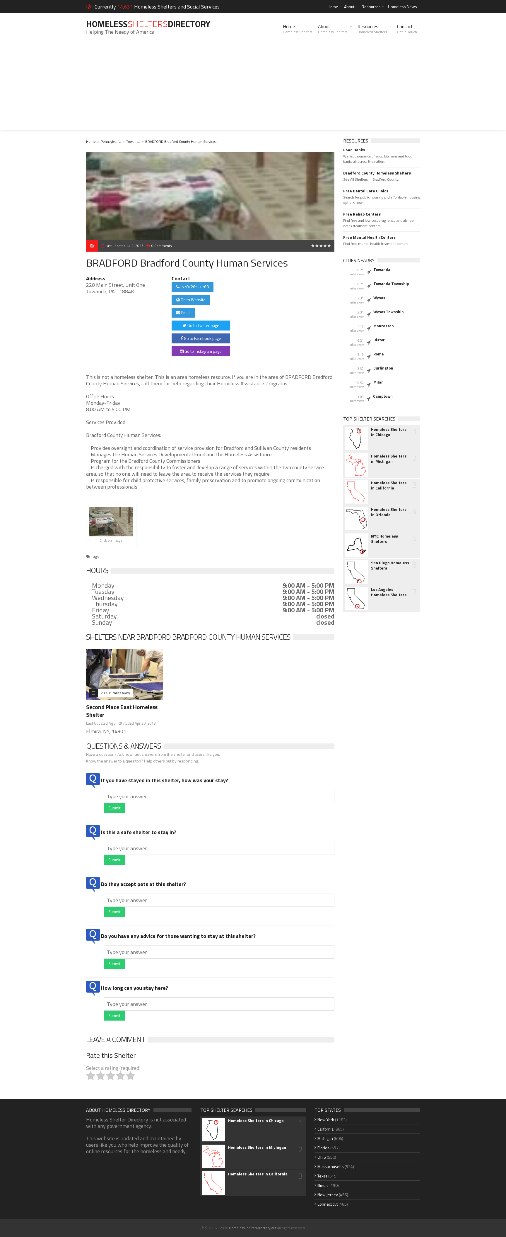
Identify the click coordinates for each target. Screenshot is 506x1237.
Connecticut (327, 1204)
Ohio (321, 1157)
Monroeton (383, 325)
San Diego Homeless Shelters (390, 565)
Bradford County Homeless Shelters (377, 173)
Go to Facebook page (202, 338)
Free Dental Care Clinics (365, 191)
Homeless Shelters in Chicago (388, 432)
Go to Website (193, 299)
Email (185, 312)
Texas (322, 1176)
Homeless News (402, 7)
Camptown (383, 396)
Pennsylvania (111, 141)
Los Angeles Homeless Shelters (388, 592)
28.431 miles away (115, 693)
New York (325, 1119)
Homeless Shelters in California (388, 485)
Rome (378, 354)
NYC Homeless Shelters (384, 538)
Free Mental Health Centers (369, 237)
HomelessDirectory (148, 23)
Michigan (325, 1138)
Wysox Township (388, 311)
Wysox (379, 297)
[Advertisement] (253, 89)
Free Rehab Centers (362, 214)
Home (333, 7)
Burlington (383, 368)
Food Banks (354, 149)
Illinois (323, 1185)
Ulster (379, 340)
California (325, 1129)
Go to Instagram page (203, 351)
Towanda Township (391, 283)
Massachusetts (330, 1166)
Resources (371, 7)
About (349, 7)
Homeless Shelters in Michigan (388, 458)
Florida (323, 1148)
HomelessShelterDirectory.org (252, 1228)
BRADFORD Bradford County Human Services (180, 141)
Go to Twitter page (203, 325)
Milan (378, 382)
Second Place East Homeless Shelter (122, 710)
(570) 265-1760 (194, 287)
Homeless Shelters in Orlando (388, 512)
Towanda (133, 141)
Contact (407, 29)
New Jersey (327, 1195)
